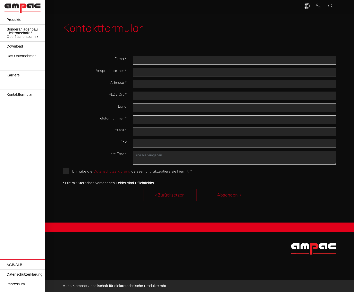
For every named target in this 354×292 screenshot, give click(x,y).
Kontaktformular (20, 94)
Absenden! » (229, 195)
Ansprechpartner (111, 70)
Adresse (118, 82)
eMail (121, 130)
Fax (123, 142)
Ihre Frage (118, 153)
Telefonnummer (112, 118)
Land (122, 106)
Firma (121, 58)
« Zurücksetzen (170, 195)
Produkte (14, 20)
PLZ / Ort (118, 94)
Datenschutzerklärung (24, 274)
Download (15, 46)
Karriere (13, 75)
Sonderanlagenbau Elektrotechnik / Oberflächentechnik (22, 33)
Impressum (16, 284)
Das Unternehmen (21, 56)
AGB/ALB (14, 265)
